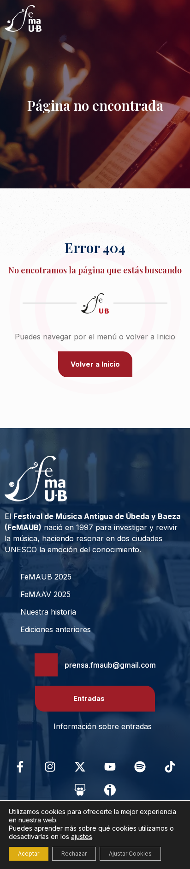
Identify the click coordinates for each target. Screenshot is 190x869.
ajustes (81, 836)
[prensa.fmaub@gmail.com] (46, 664)
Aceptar (28, 853)
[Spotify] (140, 766)
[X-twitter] (80, 766)
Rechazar (74, 853)
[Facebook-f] (20, 766)
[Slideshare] (80, 789)
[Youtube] (110, 766)
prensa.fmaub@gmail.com (110, 665)
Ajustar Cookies (130, 853)
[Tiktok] (170, 766)
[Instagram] (50, 766)
